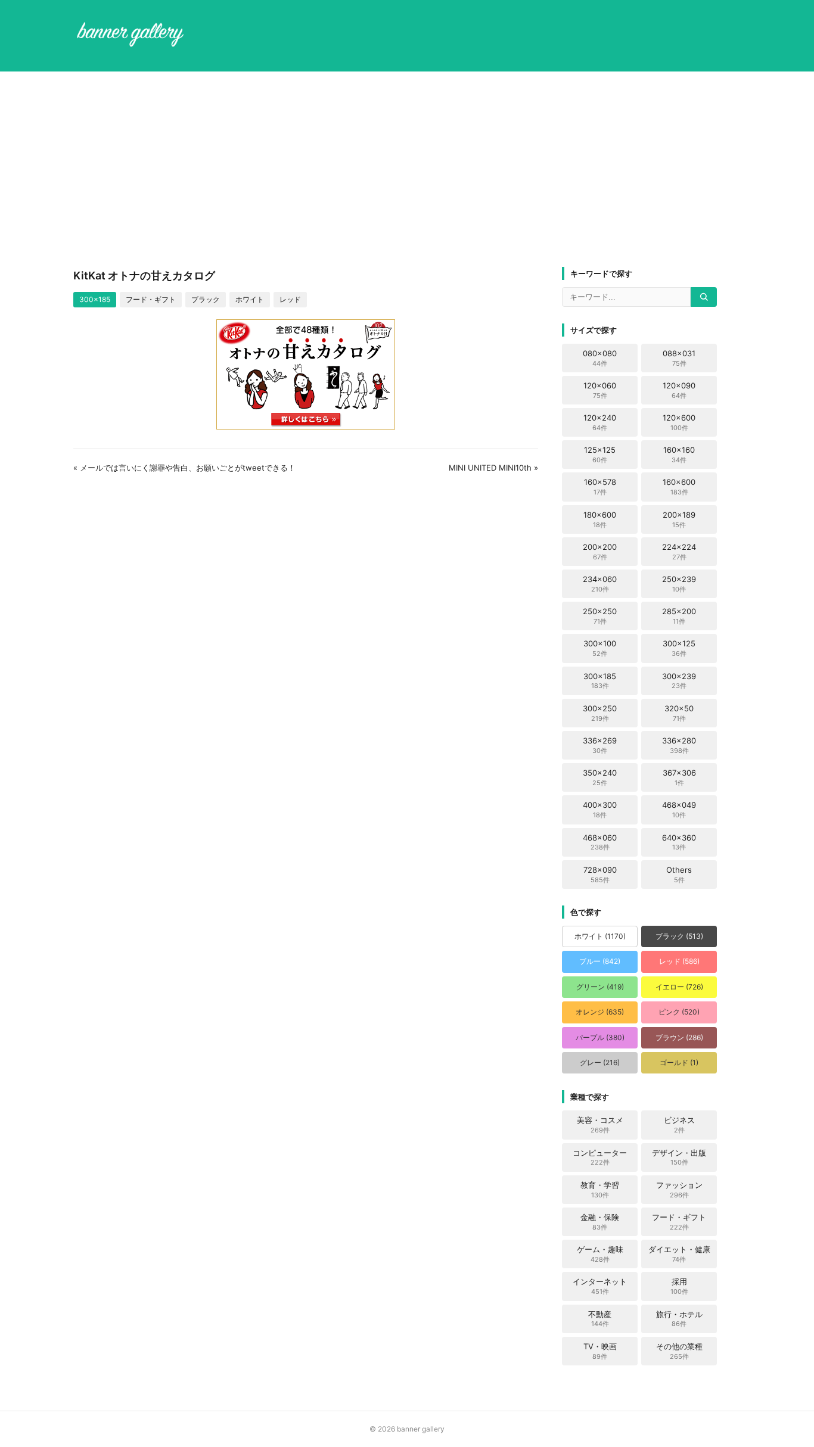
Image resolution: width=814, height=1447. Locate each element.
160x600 (679, 486)
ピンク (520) (679, 1011)
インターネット (600, 1286)
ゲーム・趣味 (600, 1254)
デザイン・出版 (679, 1157)
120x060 (599, 390)
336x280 (679, 745)
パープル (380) (600, 1037)
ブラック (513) (679, 936)
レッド (290, 299)
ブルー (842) (599, 961)
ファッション (679, 1189)
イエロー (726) (679, 986)
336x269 (600, 745)
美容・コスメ (600, 1124)
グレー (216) (600, 1062)
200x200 (600, 551)
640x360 (679, 842)
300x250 (600, 713)
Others (679, 874)
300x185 (94, 299)
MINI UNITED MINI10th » (493, 467)
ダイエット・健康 (679, 1254)
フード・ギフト (151, 299)
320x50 (679, 713)
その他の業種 (679, 1351)
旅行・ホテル (679, 1318)
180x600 (599, 519)
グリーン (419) (600, 986)
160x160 (679, 454)
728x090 (600, 874)
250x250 (600, 616)
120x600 (679, 422)
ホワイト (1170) (600, 936)
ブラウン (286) (679, 1037)
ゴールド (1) (679, 1062)
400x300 (600, 809)
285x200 (679, 616)
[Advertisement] (407, 169)
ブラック (205, 299)
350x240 (600, 777)
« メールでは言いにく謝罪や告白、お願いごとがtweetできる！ (184, 467)
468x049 (679, 809)
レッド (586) (679, 961)
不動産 (599, 1318)
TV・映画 (600, 1351)
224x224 (679, 551)
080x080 (600, 358)
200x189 (679, 519)
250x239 (679, 583)
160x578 (600, 486)
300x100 (599, 648)
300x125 (679, 648)
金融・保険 (599, 1221)
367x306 (679, 777)
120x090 (679, 390)
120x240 (599, 422)
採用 (679, 1286)
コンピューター (600, 1157)
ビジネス (679, 1124)
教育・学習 (599, 1189)
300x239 (679, 680)
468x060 (600, 842)
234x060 (600, 583)
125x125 (600, 454)
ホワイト (249, 299)
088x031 (679, 358)
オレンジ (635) (600, 1011)
